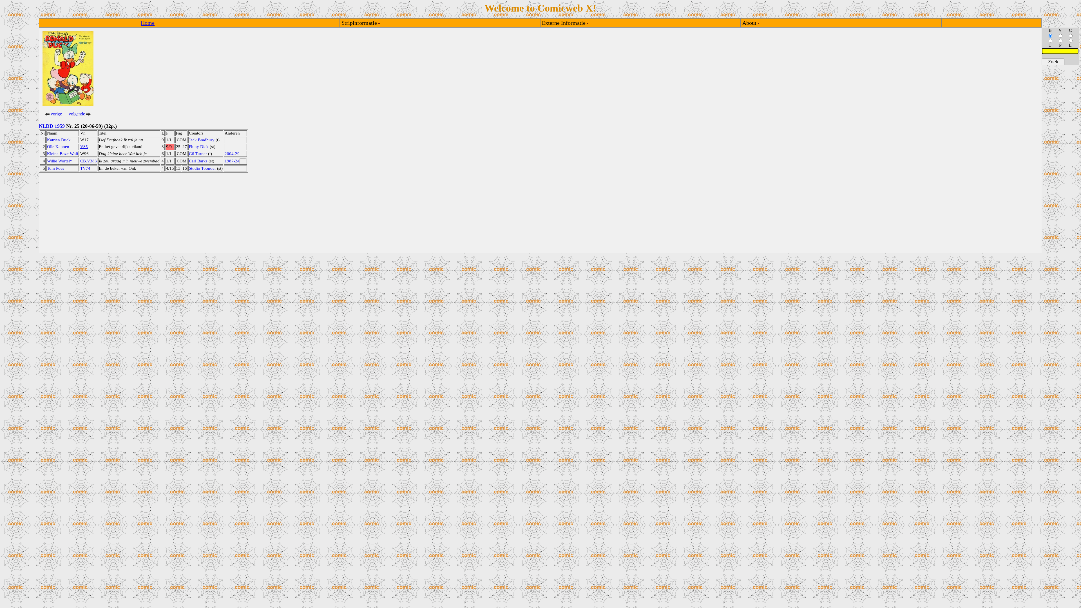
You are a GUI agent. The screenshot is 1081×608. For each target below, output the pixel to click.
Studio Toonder (202, 168)
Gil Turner (198, 153)
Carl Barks (198, 161)
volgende (77, 113)
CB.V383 (88, 161)
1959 (60, 126)
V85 (84, 146)
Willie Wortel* (59, 161)
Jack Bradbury (202, 140)
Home (148, 23)
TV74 (85, 168)
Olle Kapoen (58, 146)
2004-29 (232, 153)
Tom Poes (55, 168)
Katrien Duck (59, 140)
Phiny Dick (199, 146)
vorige (56, 113)
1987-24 (232, 161)
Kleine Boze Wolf (62, 153)
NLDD (46, 126)
